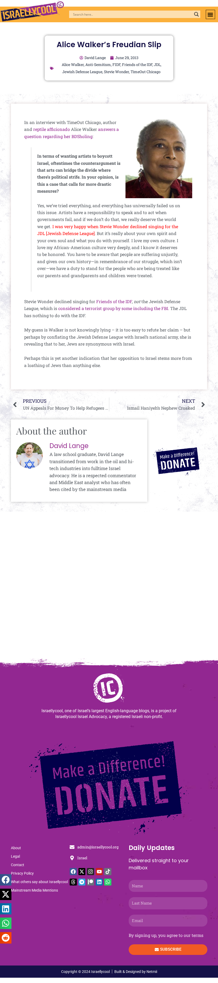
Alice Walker (73, 64)
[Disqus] (109, 587)
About (16, 848)
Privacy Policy (22, 873)
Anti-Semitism (98, 64)
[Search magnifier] (196, 14)
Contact (17, 865)
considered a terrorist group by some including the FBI (113, 308)
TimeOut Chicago (146, 71)
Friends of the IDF (137, 64)
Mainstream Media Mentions (34, 890)
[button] (210, 14)
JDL (157, 64)
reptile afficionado (51, 129)
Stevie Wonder (116, 71)
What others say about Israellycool (39, 882)
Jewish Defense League (82, 71)
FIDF (116, 64)
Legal (15, 856)
